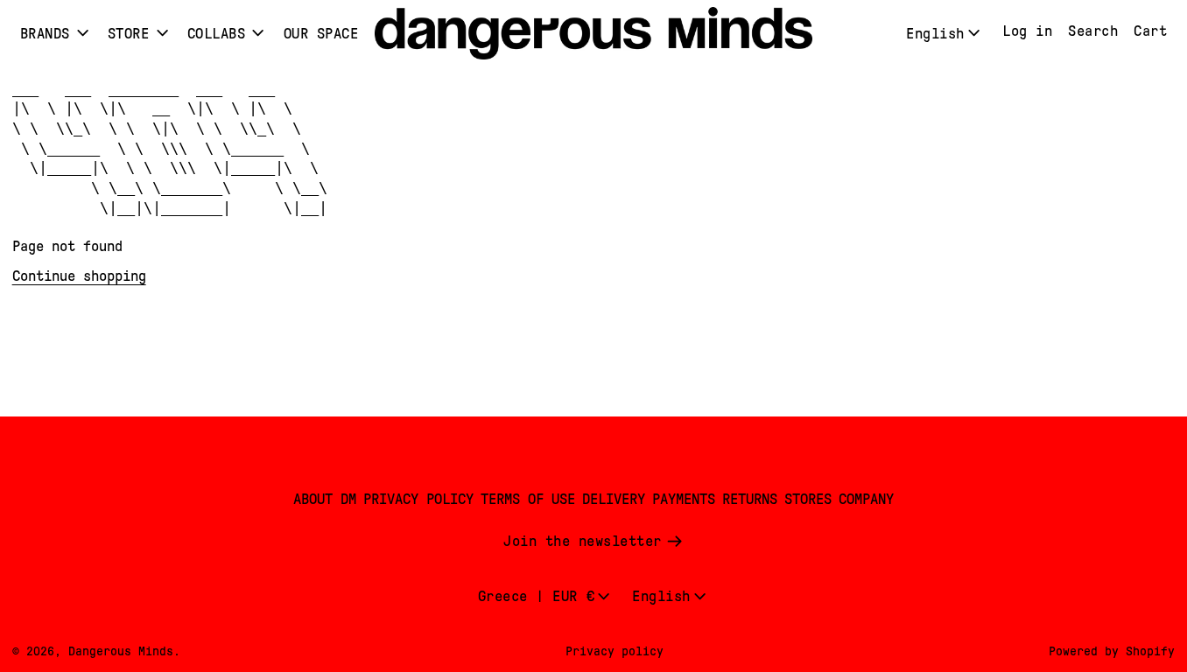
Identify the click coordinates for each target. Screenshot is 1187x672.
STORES (808, 499)
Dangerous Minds (120, 651)
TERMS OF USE (528, 499)
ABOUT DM (324, 499)
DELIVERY (613, 499)
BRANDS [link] (45, 33)
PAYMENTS (683, 499)
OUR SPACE (321, 33)
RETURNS (749, 499)
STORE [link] (129, 33)
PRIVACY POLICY (418, 499)
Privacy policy (614, 651)
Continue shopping (79, 276)
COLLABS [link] (216, 33)
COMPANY (866, 499)
